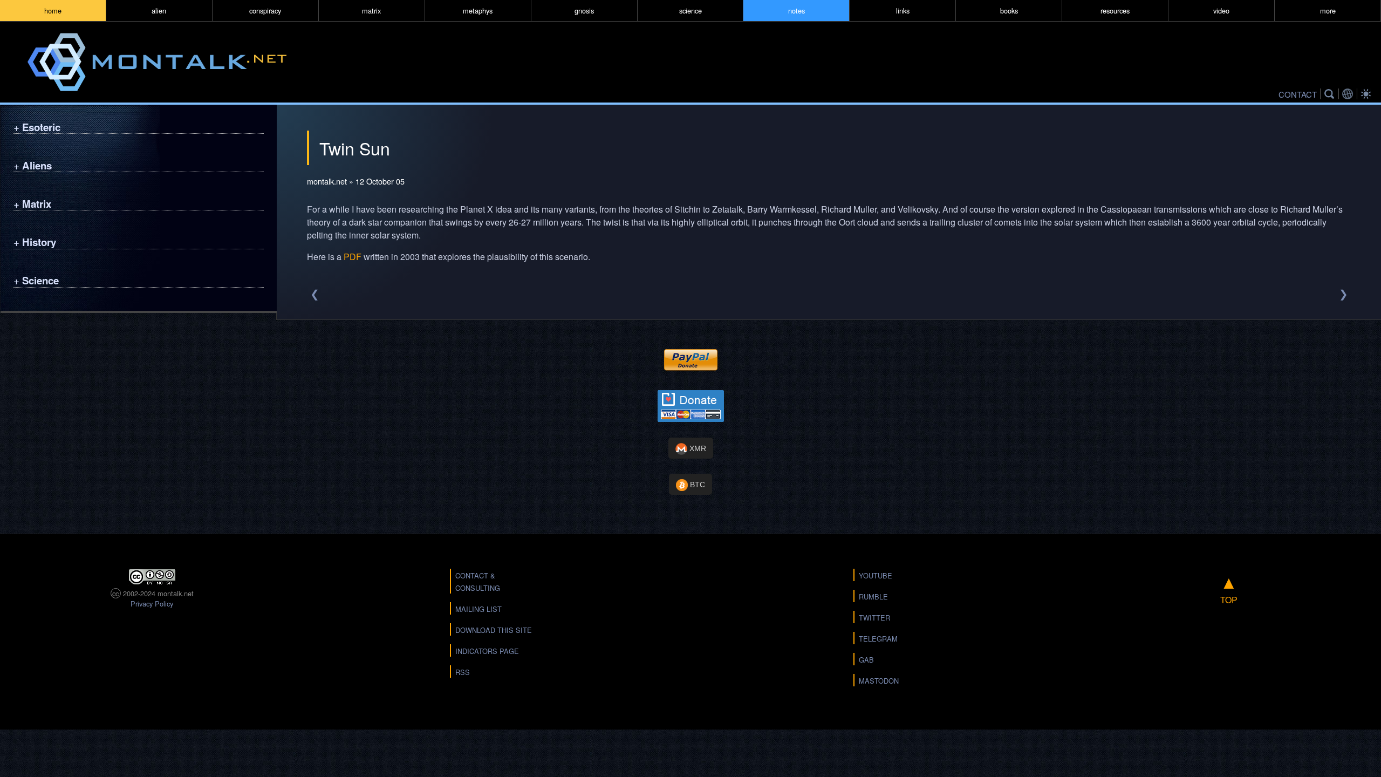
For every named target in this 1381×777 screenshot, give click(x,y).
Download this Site (493, 630)
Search (1331, 93)
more (1328, 10)
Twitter (874, 617)
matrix (371, 10)
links (903, 10)
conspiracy (265, 10)
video (1221, 10)
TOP (1229, 587)
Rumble (873, 596)
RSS (462, 672)
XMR (696, 448)
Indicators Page (487, 651)
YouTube (875, 575)
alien (159, 10)
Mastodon (879, 681)
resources (1115, 10)
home (52, 10)
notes (796, 10)
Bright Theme (1367, 93)
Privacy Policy (152, 603)
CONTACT (1298, 93)
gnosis (584, 10)
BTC (696, 484)
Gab (866, 660)
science (690, 10)
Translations (1349, 93)
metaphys (478, 10)
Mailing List (478, 609)
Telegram (878, 638)
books (1009, 10)
